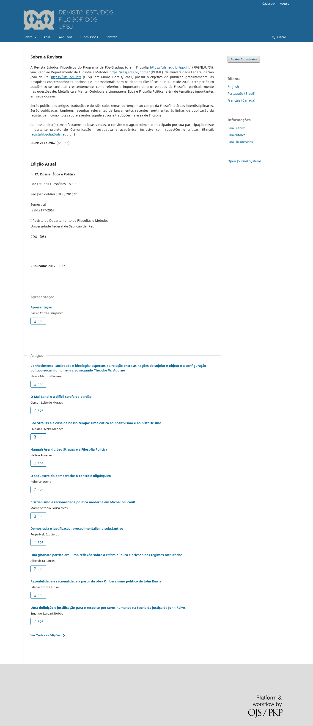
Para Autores (236, 135)
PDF (40, 321)
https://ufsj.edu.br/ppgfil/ (170, 67)
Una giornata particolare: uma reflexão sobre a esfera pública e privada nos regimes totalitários (106, 555)
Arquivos (65, 37)
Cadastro (268, 3)
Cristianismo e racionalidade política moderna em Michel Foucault (82, 502)
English (233, 86)
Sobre (28, 37)
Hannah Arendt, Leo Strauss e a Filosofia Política (68, 449)
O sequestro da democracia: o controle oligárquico (70, 476)
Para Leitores (236, 128)
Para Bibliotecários (240, 142)
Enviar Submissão (244, 59)
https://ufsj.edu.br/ (66, 77)
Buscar (280, 37)
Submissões (89, 37)
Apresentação (41, 307)
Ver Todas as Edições (45, 635)
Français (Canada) (241, 100)
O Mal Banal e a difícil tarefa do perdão (61, 396)
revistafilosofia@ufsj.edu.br (51, 134)
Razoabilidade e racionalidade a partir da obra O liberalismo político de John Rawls (95, 581)
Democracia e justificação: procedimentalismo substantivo (76, 528)
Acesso (284, 3)
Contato (111, 37)
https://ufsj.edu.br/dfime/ (130, 72)
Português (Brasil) (241, 93)
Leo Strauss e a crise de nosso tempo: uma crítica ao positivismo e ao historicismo (95, 423)
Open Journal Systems (244, 161)
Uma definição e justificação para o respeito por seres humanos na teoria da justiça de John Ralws (108, 607)
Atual (48, 37)
